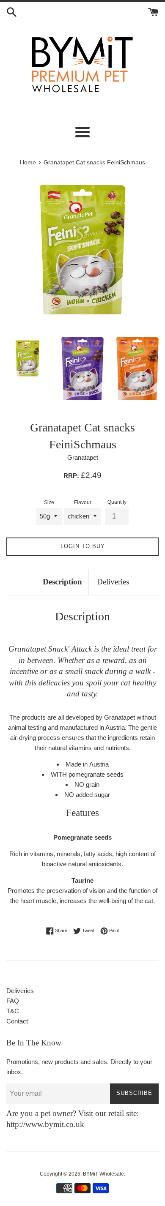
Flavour (82, 502)
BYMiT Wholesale (103, 1174)
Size (49, 502)
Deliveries (113, 581)
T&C (12, 1011)
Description (62, 581)
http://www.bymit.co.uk (45, 1124)
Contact (17, 1021)
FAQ (12, 1000)
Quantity (116, 502)
